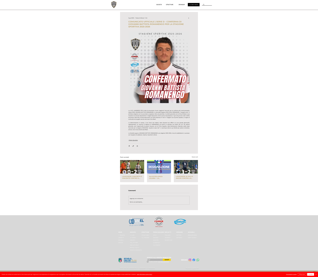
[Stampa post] (137, 146)
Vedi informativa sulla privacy (144, 274)
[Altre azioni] (189, 18)
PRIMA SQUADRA (133, 140)
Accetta (311, 274)
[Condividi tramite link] (133, 146)
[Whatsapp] (197, 260)
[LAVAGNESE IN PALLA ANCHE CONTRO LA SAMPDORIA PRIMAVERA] (186, 167)
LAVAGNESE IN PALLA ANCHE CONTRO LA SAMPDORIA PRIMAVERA (185, 177)
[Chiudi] (316, 274)
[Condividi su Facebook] (129, 146)
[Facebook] (194, 260)
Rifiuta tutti (302, 274)
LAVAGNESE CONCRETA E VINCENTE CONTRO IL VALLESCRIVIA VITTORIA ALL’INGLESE (132, 177)
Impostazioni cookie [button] (291, 274)
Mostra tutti (195, 157)
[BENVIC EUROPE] (180, 222)
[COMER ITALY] (159, 222)
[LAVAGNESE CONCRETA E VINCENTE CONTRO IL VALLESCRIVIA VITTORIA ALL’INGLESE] (132, 167)
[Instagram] (190, 260)
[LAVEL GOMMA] (137, 222)
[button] (157, 4)
